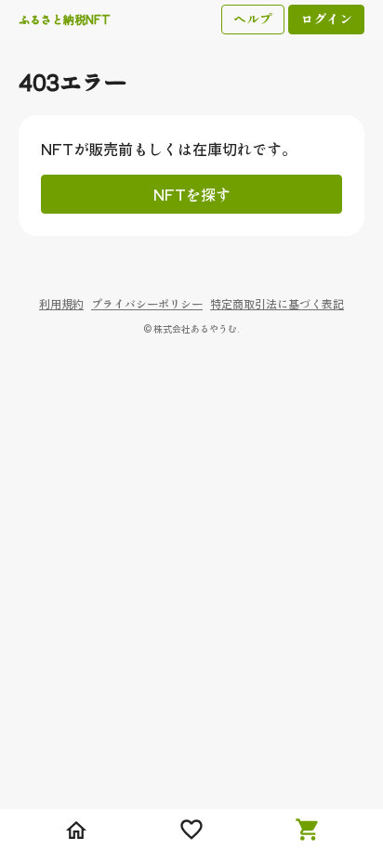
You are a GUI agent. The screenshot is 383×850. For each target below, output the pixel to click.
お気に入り (191, 830)
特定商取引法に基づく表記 (277, 303)
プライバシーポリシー (147, 303)
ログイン (326, 18)
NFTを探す (192, 194)
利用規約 (61, 303)
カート (307, 830)
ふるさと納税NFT (65, 19)
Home (76, 830)
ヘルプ (252, 18)
